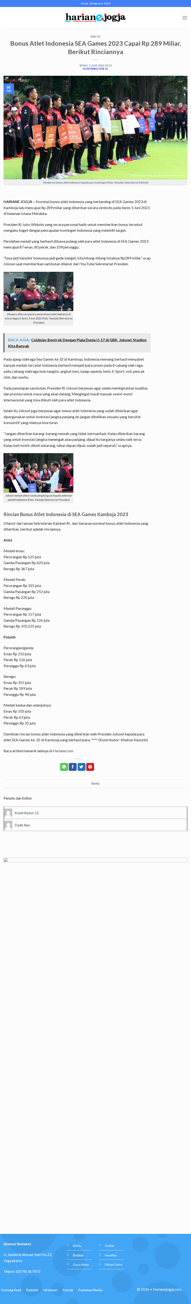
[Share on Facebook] (73, 767)
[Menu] (185, 17)
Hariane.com (63, 751)
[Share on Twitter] (81, 767)
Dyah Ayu (22, 825)
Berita (95, 36)
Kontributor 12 (95, 68)
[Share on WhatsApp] (64, 767)
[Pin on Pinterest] (90, 767)
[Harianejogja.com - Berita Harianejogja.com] (95, 17)
